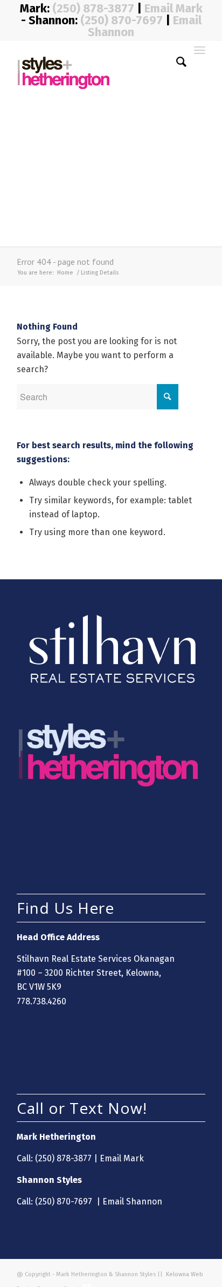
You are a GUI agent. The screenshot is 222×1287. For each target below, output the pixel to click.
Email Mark (173, 8)
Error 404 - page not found (65, 261)
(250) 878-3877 (94, 8)
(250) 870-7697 (121, 20)
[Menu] (199, 62)
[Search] (175, 62)
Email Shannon (132, 1201)
